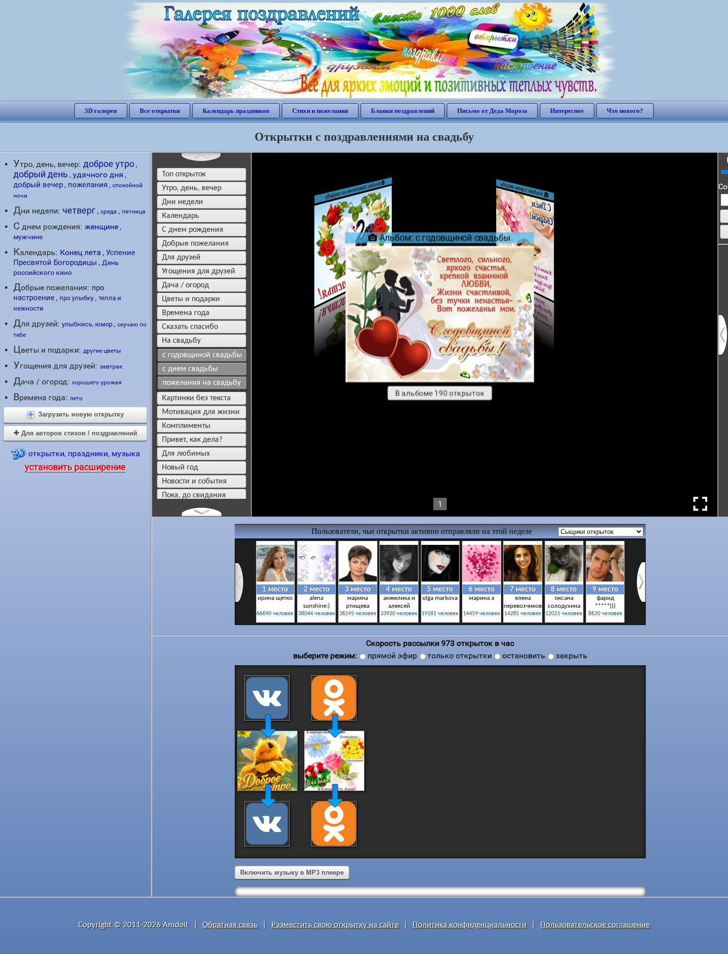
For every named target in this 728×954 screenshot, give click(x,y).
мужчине (28, 237)
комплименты (186, 426)
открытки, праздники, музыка (82, 460)
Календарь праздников (236, 110)
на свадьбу (181, 341)
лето (76, 398)
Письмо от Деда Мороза (492, 110)
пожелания (87, 184)
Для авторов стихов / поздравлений (75, 433)
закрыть (571, 655)
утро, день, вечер (191, 188)
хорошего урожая (97, 382)
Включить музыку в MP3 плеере (292, 872)
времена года (185, 313)
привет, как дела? (192, 440)
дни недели (182, 202)
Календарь (180, 216)
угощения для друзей (198, 271)
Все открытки (160, 110)
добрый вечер (38, 184)
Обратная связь (230, 925)
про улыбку (76, 298)
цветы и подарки (191, 299)
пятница (134, 211)
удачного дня (98, 174)
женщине (101, 226)
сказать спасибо (190, 327)
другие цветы (102, 350)
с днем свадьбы (190, 369)
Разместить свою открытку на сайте (335, 925)
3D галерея (101, 110)
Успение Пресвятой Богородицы (74, 257)
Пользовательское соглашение (595, 925)
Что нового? (625, 110)
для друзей (181, 258)
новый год (180, 468)
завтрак (111, 366)
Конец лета (80, 252)
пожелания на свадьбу (201, 383)
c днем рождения (192, 230)
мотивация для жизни (201, 412)
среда (109, 211)
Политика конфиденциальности (469, 925)
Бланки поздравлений (402, 110)
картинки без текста (196, 398)
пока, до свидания (194, 495)
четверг (79, 210)
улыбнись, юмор (87, 324)
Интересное (567, 110)
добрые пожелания (195, 244)
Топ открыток (184, 174)
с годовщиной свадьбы (202, 355)
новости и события (194, 481)
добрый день (40, 174)
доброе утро (108, 164)
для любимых (186, 454)
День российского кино (66, 267)
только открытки (459, 655)
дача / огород (185, 285)
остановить (523, 655)
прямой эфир (392, 655)
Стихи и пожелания (320, 110)
